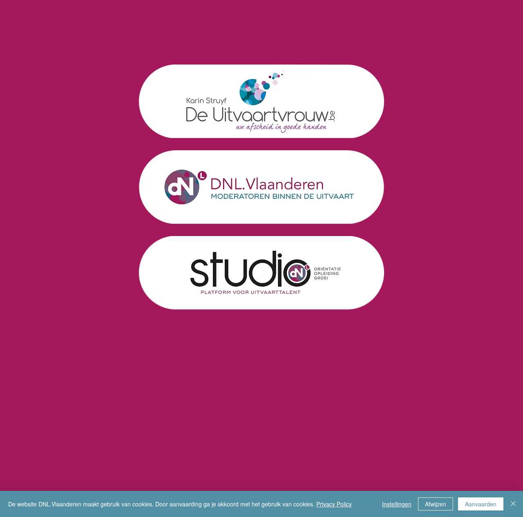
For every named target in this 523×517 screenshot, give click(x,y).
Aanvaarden (480, 504)
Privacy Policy (334, 504)
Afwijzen (435, 504)
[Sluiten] (513, 503)
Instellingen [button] (396, 504)
